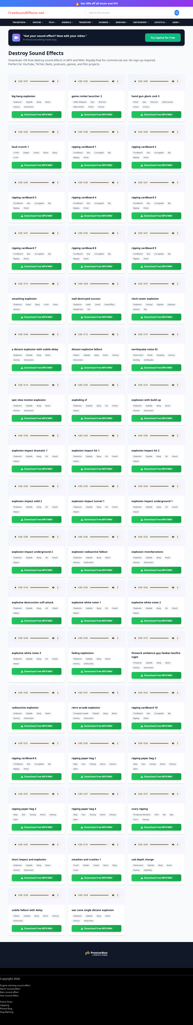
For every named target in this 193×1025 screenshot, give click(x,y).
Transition (19, 22)
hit (106, 406)
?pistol (135, 102)
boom (47, 102)
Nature (37, 22)
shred (86, 157)
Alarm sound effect (10, 988)
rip (109, 152)
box (88, 152)
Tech (51, 22)
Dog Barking (6, 1012)
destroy (16, 107)
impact (76, 410)
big (145, 309)
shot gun (102, 102)
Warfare (120, 22)
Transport (85, 22)
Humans (103, 22)
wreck (102, 764)
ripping (76, 157)
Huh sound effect (9, 995)
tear (83, 764)
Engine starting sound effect (15, 985)
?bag (75, 764)
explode (29, 102)
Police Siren (6, 1001)
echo (157, 814)
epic (92, 102)
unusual (149, 304)
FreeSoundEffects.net (26, 12)
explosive (171, 304)
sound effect (109, 304)
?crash (16, 152)
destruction (28, 107)
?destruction (138, 355)
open (75, 769)
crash (46, 304)
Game (175, 22)
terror (135, 819)
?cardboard (78, 152)
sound (97, 304)
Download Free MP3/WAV (38, 114)
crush (15, 157)
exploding (148, 870)
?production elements (141, 814)
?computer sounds (80, 713)
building (136, 360)
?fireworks (137, 663)
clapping (4, 1005)
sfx (88, 309)
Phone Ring (6, 1008)
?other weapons (79, 102)
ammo (91, 107)
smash (36, 152)
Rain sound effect (9, 992)
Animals (66, 22)
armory (101, 107)
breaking (160, 355)
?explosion (17, 102)
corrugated (99, 152)
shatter (26, 152)
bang (39, 102)
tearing (93, 764)
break (150, 355)
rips (171, 814)
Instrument (140, 22)
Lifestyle (159, 22)
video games (78, 107)
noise (55, 304)
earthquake (148, 360)
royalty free (78, 309)
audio (88, 304)
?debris (76, 355)
